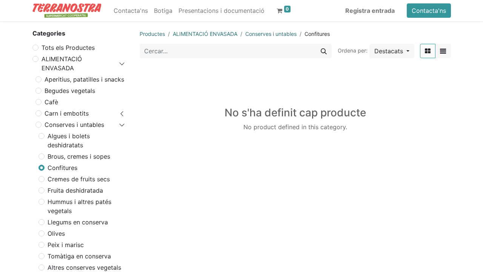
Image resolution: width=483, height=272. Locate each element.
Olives (56, 233)
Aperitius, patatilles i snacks (84, 79)
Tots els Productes (68, 47)
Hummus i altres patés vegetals (79, 206)
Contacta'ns (429, 10)
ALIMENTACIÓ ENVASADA (62, 63)
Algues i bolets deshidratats (69, 140)
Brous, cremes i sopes (79, 156)
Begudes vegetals (70, 90)
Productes (152, 34)
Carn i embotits (67, 113)
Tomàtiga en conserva (79, 256)
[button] (391, 51)
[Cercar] (324, 51)
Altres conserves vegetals (84, 267)
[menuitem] (131, 10)
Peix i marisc (66, 245)
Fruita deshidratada (75, 190)
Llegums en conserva (78, 222)
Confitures (62, 168)
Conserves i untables (74, 124)
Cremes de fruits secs (79, 179)
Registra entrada (370, 10)
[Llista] (443, 51)
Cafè (51, 102)
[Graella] (427, 51)
